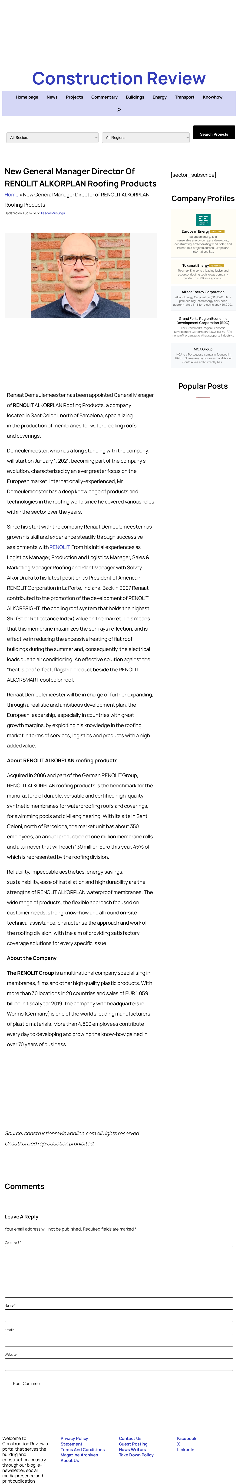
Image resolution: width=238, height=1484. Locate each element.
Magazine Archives (79, 1455)
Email (9, 1329)
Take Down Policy (136, 1455)
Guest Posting (133, 1444)
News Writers (132, 1449)
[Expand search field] (119, 109)
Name (10, 1305)
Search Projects (214, 134)
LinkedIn (185, 1449)
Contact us (130, 1438)
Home (12, 194)
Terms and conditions (83, 1449)
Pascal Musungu (53, 213)
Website (11, 1354)
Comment (13, 1242)
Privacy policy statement (74, 1441)
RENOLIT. (60, 547)
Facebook (186, 1438)
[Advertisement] (119, 32)
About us (70, 1460)
